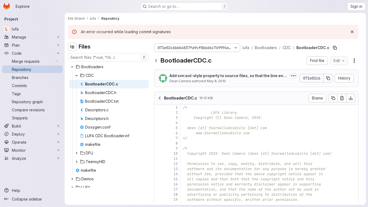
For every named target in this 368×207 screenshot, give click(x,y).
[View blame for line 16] (159, 184)
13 (175, 169)
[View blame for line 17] (159, 189)
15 (175, 179)
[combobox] (108, 57)
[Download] (350, 98)
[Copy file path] (335, 47)
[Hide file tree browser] (72, 46)
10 (175, 153)
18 (175, 194)
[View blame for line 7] (159, 138)
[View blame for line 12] (159, 163)
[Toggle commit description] (293, 75)
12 (175, 163)
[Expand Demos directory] (72, 179)
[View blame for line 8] (159, 143)
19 (175, 199)
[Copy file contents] (333, 98)
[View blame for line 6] (159, 133)
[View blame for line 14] (159, 174)
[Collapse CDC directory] (76, 75)
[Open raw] (342, 98)
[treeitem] (109, 67)
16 (175, 184)
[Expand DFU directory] (76, 153)
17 (175, 189)
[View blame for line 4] (159, 122)
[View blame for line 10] (159, 153)
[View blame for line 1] (159, 107)
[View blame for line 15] (159, 179)
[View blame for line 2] (159, 112)
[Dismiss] (352, 32)
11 (175, 158)
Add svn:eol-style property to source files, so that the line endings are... (228, 75)
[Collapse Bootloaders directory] (72, 67)
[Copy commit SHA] (328, 78)
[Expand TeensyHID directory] (76, 161)
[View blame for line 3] (159, 117)
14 (175, 174)
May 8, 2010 (216, 81)
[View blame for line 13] (159, 168)
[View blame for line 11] (159, 158)
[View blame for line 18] (159, 194)
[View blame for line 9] (159, 148)
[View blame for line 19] (159, 199)
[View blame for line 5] (159, 127)
